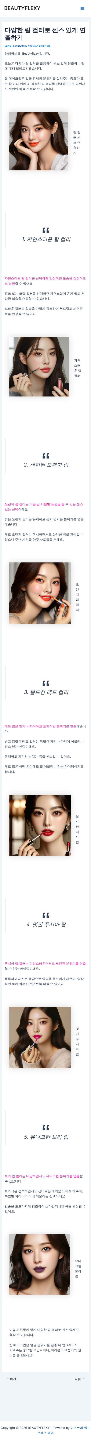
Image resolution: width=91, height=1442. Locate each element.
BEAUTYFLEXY (22, 8)
